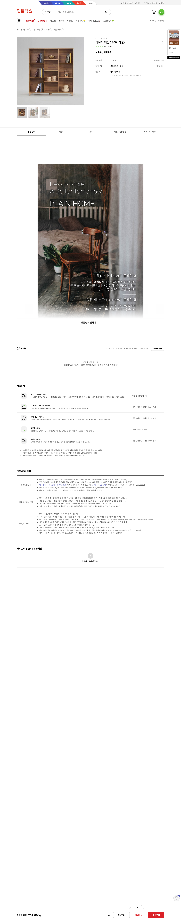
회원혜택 (137, 3)
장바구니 (138, 914)
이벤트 (70, 20)
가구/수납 (36, 29)
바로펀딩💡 (80, 20)
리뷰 (61, 131)
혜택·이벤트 (172, 48)
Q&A (91, 131)
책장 (47, 29)
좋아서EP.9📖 (94, 20)
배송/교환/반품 (120, 131)
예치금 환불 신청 (174, 57)
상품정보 (31, 131)
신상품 (61, 20)
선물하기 (121, 914)
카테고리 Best (150, 131)
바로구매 (156, 914)
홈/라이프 (24, 29)
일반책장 (57, 29)
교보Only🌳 (108, 20)
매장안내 (154, 3)
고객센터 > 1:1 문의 (99, 485)
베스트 (53, 20)
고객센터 (161, 3)
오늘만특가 (42, 20)
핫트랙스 (48, 12)
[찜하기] (109, 915)
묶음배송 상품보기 (135, 75)
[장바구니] (154, 12)
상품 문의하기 (158, 348)
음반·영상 (30, 20)
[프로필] (161, 12)
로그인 (131, 3)
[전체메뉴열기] (19, 20)
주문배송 (146, 3)
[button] (162, 42)
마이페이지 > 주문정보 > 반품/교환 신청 (53, 485)
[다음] (85, 72)
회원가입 (124, 3)
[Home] (18, 30)
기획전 (171, 52)
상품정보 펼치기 (88, 322)
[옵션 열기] (137, 907)
